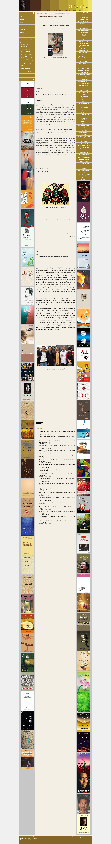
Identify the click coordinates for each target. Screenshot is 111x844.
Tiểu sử (73, 837)
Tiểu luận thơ (35, 837)
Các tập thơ (28, 837)
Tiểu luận (22, 22)
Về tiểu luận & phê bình (26, 49)
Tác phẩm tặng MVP (25, 35)
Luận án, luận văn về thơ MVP (27, 53)
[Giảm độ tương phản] (75, 23)
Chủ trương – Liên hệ (25, 71)
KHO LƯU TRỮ (23, 75)
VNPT (26, 841)
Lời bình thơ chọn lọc (25, 51)
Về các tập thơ (24, 46)
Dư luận (22, 42)
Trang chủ (22, 13)
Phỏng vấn (23, 29)
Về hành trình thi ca (25, 48)
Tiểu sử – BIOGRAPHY (25, 68)
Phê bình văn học (24, 26)
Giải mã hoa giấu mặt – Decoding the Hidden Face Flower (50, 16)
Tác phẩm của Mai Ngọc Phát (27, 39)
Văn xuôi (22, 19)
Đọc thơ (22, 32)
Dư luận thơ (67, 837)
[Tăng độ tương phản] (73, 23)
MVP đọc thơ (60, 837)
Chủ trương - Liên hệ (80, 837)
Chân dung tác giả (25, 44)
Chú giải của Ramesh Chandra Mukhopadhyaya (59, 13)
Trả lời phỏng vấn (52, 837)
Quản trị (30, 841)
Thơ (21, 16)
